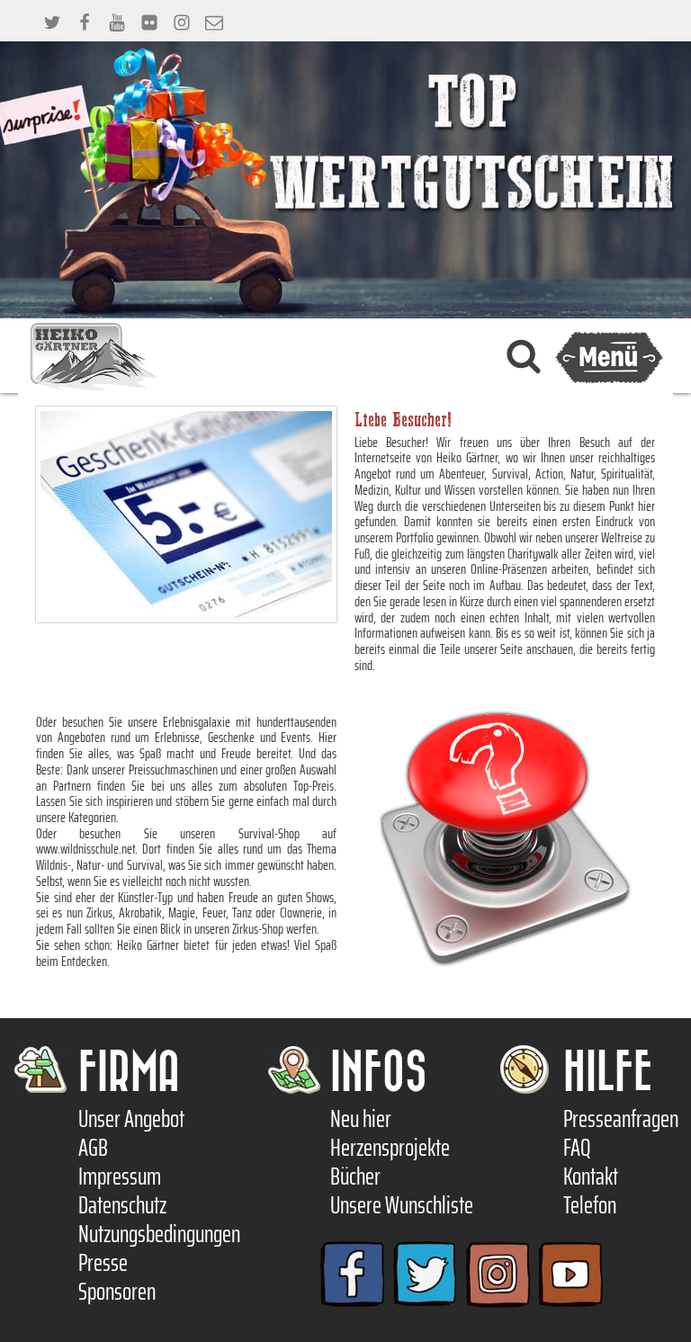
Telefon (589, 1205)
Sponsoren (117, 1291)
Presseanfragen (620, 1119)
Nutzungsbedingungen (159, 1234)
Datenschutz (122, 1205)
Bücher (355, 1176)
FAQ (576, 1147)
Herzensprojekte (390, 1147)
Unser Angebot (131, 1119)
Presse (103, 1262)
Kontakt (590, 1176)
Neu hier (360, 1119)
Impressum (119, 1176)
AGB (93, 1147)
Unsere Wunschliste (401, 1205)
